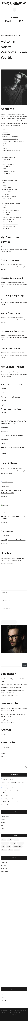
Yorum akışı (4, 868)
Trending (4, 849)
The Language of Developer (11, 409)
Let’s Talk (3, 1001)
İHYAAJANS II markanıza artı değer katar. (14, 4)
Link (2, 757)
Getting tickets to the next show (12, 385)
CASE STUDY (5, 388)
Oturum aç (4, 862)
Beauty (9, 839)
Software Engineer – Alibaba (11, 203)
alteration (8, 119)
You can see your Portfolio (10, 397)
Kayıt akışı (3, 865)
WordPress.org (5, 871)
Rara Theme (22, 1013)
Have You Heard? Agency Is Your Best (12, 782)
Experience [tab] (6, 134)
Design (16, 839)
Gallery (3, 751)
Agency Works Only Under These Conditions (14, 684)
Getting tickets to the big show (9, 695)
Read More (4, 496)
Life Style (20, 843)
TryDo (10, 849)
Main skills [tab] (6, 130)
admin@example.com (7, 563)
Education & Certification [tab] (10, 137)
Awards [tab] (5, 132)
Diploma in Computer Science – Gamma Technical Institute (12, 219)
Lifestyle (3, 754)
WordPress (15, 1015)
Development (5, 748)
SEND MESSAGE (9, 622)
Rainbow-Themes (17, 846)
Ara (2, 662)
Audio (3, 839)
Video (17, 849)
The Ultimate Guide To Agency (12, 436)
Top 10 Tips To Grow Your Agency (13, 540)
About (2, 998)
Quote (2, 760)
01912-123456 (16, 561)
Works (2, 995)
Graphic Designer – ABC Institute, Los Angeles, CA (10, 226)
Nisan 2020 (4, 735)
